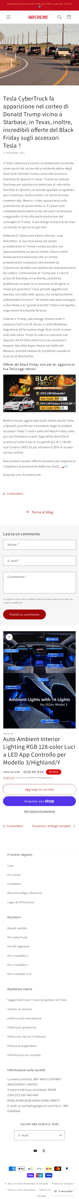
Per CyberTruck (17, 937)
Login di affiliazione (20, 902)
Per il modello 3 (17, 956)
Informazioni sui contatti (24, 1055)
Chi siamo (14, 875)
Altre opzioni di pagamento (39, 811)
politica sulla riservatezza (24, 1018)
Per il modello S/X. (19, 974)
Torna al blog (42, 512)
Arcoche (18, 1183)
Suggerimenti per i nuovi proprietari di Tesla (37, 1000)
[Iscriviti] (60, 1135)
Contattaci (14, 884)
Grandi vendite (17, 928)
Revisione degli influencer (24, 893)
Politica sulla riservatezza (21, 1189)
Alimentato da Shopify (36, 1183)
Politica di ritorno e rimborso (26, 1036)
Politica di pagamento (22, 1046)
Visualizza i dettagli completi (51, 826)
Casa (10, 866)
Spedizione (8, 777)
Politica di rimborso (63, 1183)
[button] (8, 17)
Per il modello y (17, 965)
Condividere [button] (15, 494)
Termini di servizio (19, 1009)
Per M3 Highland (18, 946)
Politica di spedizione (21, 1027)
